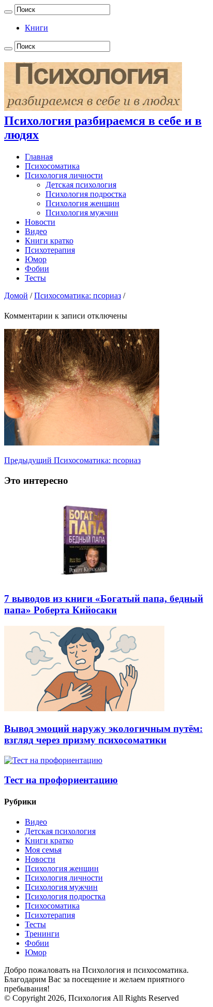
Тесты (35, 278)
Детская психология (80, 184)
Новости (40, 222)
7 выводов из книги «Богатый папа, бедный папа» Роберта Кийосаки (103, 604)
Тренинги (42, 933)
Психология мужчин (81, 212)
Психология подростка (85, 194)
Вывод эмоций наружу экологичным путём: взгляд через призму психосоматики (103, 734)
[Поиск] (8, 11)
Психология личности (64, 175)
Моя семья (43, 849)
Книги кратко (49, 240)
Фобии (37, 268)
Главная (39, 156)
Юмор (36, 259)
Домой (16, 295)
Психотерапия (50, 250)
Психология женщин (82, 203)
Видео (36, 231)
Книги (36, 27)
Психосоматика (52, 166)
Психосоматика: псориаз (77, 295)
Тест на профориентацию (61, 779)
